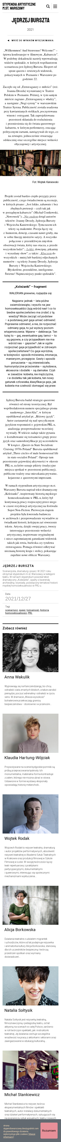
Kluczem (46, 253)
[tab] (48, 6)
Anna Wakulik (17, 677)
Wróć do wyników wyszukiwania (33, 40)
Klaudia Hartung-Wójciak (27, 757)
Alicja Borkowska (20, 929)
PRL (30, 613)
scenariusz (11, 610)
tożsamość (33, 610)
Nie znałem (31, 216)
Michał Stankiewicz (22, 1094)
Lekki (30, 249)
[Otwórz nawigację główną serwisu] (55, 6)
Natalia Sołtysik (18, 1010)
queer (22, 610)
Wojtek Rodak (16, 838)
